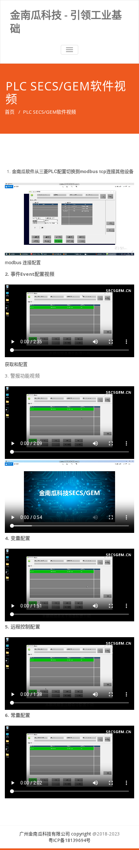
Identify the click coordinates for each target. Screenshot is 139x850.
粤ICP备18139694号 (69, 840)
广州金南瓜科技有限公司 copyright (55, 834)
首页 (10, 112)
